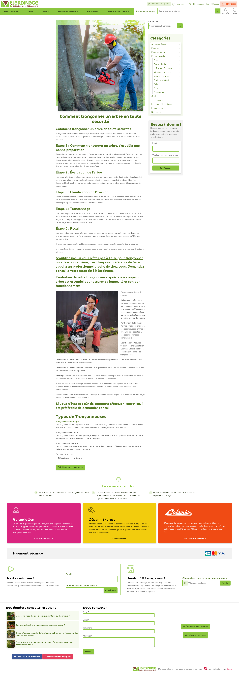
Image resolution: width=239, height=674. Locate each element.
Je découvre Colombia (194, 539)
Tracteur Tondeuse (164, 68)
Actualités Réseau (159, 44)
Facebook (64, 458)
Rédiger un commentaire (71, 467)
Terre (30, 11)
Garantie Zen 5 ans (43, 539)
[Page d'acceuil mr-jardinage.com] (144, 669)
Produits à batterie (162, 80)
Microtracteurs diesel (117, 11)
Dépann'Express (118, 539)
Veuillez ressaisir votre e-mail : (165, 155)
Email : (155, 143)
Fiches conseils (158, 56)
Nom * (86, 612)
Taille (156, 84)
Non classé (156, 112)
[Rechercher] (180, 25)
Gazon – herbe (160, 64)
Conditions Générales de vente (189, 669)
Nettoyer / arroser (161, 76)
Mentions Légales (166, 669)
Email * (86, 620)
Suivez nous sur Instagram (58, 657)
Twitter (79, 458)
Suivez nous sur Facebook (28, 657)
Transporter (92, 11)
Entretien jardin (158, 52)
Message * (87, 636)
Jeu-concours (157, 100)
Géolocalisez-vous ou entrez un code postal (205, 578)
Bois (45, 11)
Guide (154, 96)
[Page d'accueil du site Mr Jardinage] (19, 4)
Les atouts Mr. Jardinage (162, 104)
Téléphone (87, 628)
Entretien (155, 48)
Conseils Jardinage (146, 11)
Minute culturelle (158, 108)
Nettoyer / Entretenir (67, 11)
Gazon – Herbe (11, 11)
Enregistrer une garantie (196, 626)
